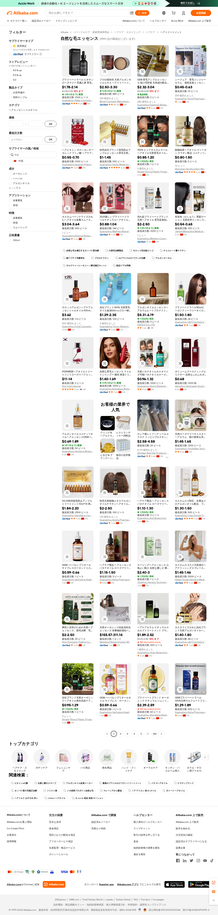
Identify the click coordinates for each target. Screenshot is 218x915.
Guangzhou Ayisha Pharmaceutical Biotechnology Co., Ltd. (115, 519)
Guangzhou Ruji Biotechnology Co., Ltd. (153, 518)
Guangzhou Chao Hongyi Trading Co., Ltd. (190, 515)
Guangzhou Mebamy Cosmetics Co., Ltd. (153, 238)
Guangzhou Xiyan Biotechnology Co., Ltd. (153, 652)
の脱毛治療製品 (116, 250)
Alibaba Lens (14, 884)
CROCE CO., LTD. (146, 324)
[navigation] (33, 383)
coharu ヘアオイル (56, 798)
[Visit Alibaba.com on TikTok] (212, 861)
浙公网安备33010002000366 (165, 910)
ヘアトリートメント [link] (171, 32)
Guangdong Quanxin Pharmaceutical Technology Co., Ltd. (78, 164)
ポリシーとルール (58, 854)
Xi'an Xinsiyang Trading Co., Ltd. (78, 642)
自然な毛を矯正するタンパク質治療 (82, 250)
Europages (158, 899)
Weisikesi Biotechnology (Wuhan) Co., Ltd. (115, 642)
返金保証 (54, 828)
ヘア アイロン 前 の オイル (144, 790)
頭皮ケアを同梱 (123, 265)
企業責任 (11, 835)
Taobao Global (123, 899)
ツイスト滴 (52, 790)
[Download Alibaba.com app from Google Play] (199, 884)
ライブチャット (142, 828)
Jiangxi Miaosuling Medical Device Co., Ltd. (190, 231)
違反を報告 (139, 854)
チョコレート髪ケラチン (174, 250)
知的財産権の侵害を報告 (147, 847)
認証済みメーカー (100, 822)
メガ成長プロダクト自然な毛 (80, 790)
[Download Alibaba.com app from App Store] (174, 884)
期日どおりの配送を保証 (62, 835)
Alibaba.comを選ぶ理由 (19, 822)
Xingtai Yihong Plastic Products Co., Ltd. (153, 171)
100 (155, 734)
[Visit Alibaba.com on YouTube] (205, 861)
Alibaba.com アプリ (128, 884)
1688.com (74, 899)
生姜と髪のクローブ (47, 783)
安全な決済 (55, 822)
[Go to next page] (161, 734)
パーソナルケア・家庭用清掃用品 (91, 32)
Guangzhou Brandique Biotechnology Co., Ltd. (115, 389)
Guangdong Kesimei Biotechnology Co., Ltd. (78, 235)
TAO (135, 899)
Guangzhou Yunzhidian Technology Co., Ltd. (190, 448)
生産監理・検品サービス (62, 847)
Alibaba (64, 32)
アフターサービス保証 (61, 841)
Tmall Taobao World (92, 899)
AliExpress (60, 899)
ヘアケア (150, 32)
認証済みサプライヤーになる (191, 841)
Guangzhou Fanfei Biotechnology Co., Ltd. (115, 164)
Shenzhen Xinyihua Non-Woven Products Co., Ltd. (190, 169)
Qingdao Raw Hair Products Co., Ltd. (153, 453)
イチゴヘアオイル (159, 783)
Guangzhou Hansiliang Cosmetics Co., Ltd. (78, 515)
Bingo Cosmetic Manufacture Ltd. (115, 101)
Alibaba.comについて (18, 814)
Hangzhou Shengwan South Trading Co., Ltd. (190, 386)
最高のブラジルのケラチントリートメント (122, 783)
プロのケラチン (102, 258)
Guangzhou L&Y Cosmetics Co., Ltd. (190, 322)
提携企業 (180, 847)
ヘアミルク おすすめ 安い (26, 798)
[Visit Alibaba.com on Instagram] (198, 861)
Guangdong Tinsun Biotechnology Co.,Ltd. (115, 326)
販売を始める (183, 828)
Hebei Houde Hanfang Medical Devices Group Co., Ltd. (190, 579)
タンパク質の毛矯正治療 (25, 790)
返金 (136, 841)
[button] (132, 13)
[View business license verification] (139, 910)
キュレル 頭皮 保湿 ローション (89, 798)
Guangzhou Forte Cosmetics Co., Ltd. (78, 326)
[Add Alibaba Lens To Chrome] (54, 884)
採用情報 (11, 841)
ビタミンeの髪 (21, 783)
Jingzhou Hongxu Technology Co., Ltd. (153, 582)
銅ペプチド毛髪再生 (75, 258)
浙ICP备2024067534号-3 (196, 910)
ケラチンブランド (185, 783)
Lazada (109, 899)
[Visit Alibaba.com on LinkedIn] (185, 861)
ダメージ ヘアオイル (175, 790)
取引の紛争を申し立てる (147, 835)
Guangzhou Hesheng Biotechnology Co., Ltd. (78, 451)
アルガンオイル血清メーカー (79, 783)
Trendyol (145, 899)
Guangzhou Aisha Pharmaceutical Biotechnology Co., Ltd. (115, 579)
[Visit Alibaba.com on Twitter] (191, 861)
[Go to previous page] (107, 734)
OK (50, 123)
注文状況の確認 (184, 835)
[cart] (174, 13)
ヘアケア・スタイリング (127, 32)
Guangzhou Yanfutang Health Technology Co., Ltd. (78, 579)
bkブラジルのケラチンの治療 (132, 258)
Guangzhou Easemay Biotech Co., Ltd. (153, 104)
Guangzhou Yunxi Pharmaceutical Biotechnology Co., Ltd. (190, 98)
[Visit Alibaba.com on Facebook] (178, 861)
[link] (213, 882)
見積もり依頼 (98, 828)
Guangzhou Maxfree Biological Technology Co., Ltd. (115, 231)
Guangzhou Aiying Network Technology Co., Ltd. (153, 386)
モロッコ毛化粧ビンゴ (143, 250)
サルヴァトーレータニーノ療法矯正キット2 (86, 265)
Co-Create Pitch (15, 828)
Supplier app (106, 884)
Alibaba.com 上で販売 (187, 822)
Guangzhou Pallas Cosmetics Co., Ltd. (78, 100)
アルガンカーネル (163, 258)
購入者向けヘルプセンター (148, 822)
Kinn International (71, 386)
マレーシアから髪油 (112, 790)
